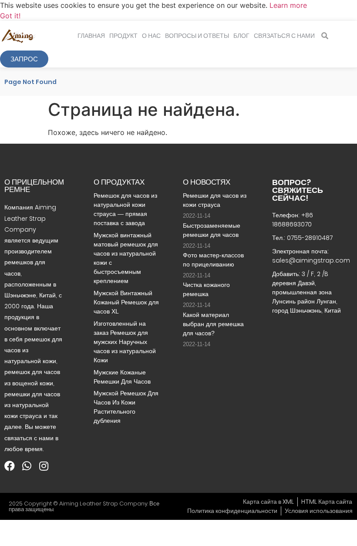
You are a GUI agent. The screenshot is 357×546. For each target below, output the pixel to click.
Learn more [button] (288, 5)
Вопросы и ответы (197, 35)
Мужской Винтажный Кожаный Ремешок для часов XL (126, 302)
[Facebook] (9, 466)
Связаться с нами (284, 35)
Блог (241, 35)
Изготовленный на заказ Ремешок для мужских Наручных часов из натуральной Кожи (125, 342)
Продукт (123, 35)
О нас (151, 35)
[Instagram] (43, 466)
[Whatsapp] (26, 466)
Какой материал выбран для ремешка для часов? (213, 324)
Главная (91, 35)
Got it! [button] (10, 15)
